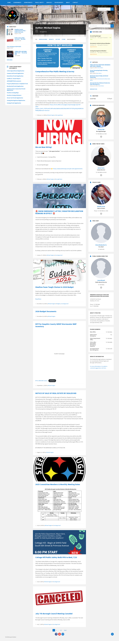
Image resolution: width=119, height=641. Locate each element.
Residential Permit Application (15, 86)
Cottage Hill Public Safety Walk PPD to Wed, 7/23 (56, 557)
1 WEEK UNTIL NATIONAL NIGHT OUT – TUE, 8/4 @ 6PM (21, 53)
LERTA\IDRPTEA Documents (14, 81)
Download (52, 380)
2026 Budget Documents (45, 311)
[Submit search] (112, 9)
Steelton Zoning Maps (13, 92)
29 (60, 630)
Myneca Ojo (101, 129)
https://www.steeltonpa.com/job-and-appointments (67, 168)
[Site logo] (12, 21)
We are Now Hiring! (43, 147)
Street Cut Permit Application (15, 98)
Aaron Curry (101, 168)
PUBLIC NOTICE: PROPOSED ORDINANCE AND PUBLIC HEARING (100, 65)
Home (36, 31)
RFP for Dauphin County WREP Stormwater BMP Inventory (55, 325)
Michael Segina (50, 115)
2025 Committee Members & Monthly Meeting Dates (57, 484)
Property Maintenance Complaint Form (17, 83)
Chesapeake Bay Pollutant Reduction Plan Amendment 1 (100, 83)
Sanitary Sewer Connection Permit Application (16, 89)
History (58, 39)
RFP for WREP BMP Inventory (41, 380)
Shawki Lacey (101, 206)
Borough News (43, 31)
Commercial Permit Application (15, 73)
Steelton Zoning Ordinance (14, 95)
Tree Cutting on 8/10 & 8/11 (14, 46)
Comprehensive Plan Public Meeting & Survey (54, 71)
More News (9, 59)
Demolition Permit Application (15, 76)
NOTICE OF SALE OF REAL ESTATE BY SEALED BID (55, 393)
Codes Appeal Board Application (15, 71)
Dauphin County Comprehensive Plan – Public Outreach (20, 31)
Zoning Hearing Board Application (16, 100)
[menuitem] (9, 2)
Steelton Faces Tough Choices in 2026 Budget (54, 287)
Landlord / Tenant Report (14, 78)
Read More (38, 299)
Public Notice (100, 67)
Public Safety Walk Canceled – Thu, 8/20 (20, 38)
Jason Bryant (101, 280)
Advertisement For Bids (102, 78)
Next (65, 630)
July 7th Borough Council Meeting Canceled (53, 613)
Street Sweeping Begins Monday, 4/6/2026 (99, 71)
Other (63, 39)
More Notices (93, 89)
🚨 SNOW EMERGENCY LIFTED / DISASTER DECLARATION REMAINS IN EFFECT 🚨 (59, 212)
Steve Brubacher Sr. (101, 245)
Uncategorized (58, 255)
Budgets (51, 39)
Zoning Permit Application (14, 103)
